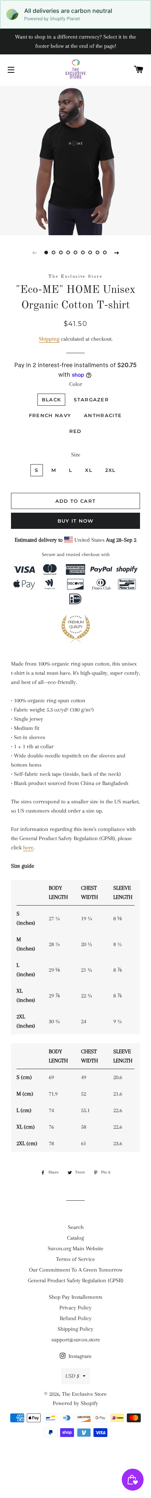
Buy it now (76, 521)
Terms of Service (75, 1259)
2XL (110, 470)
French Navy (50, 415)
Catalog (75, 1237)
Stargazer (91, 399)
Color (75, 384)
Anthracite (103, 415)
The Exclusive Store (84, 1394)
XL (88, 470)
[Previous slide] (34, 252)
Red (75, 431)
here (28, 847)
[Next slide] (116, 252)
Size (75, 454)
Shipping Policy (75, 1329)
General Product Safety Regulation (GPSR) (76, 1280)
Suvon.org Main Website (75, 1248)
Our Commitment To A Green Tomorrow (75, 1269)
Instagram (79, 1356)
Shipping (49, 339)
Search (76, 1227)
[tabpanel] (75, 159)
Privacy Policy (75, 1307)
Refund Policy (76, 1318)
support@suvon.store (75, 1339)
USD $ (72, 1376)
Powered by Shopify (75, 1403)
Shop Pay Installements (75, 1297)
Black (51, 399)
